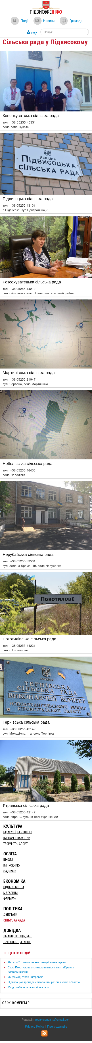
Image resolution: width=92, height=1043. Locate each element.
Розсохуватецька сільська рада (32, 282)
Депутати (10, 914)
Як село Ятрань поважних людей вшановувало (37, 962)
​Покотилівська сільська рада (29, 638)
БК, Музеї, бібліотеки (17, 832)
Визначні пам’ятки (16, 838)
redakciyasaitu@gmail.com (52, 1019)
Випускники (12, 865)
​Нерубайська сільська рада (28, 554)
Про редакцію (57, 1026)
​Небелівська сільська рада (27, 463)
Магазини (10, 893)
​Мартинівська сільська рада (29, 372)
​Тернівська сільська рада (26, 722)
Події (24, 20)
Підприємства (13, 887)
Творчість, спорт (15, 844)
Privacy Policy (34, 1026)
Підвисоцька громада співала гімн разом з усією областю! (44, 982)
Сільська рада (14, 920)
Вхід (34, 32)
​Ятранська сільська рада (26, 805)
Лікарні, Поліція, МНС (17, 936)
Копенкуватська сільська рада (31, 115)
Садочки (9, 871)
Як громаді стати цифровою (25, 977)
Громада (75, 20)
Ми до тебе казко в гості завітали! (29, 987)
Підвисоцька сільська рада (28, 198)
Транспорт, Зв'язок (17, 942)
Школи (8, 859)
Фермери (10, 899)
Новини (48, 20)
